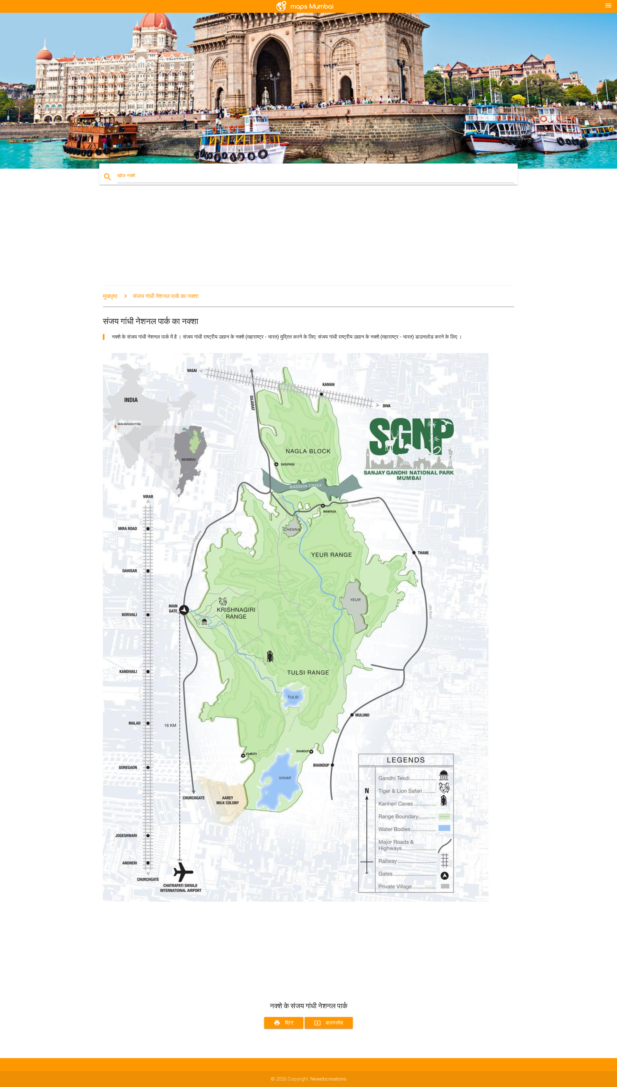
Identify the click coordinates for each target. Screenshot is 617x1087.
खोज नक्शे (126, 176)
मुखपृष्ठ (110, 296)
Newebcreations (328, 1079)
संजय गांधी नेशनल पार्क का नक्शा (166, 296)
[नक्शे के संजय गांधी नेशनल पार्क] (295, 900)
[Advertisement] (295, 241)
